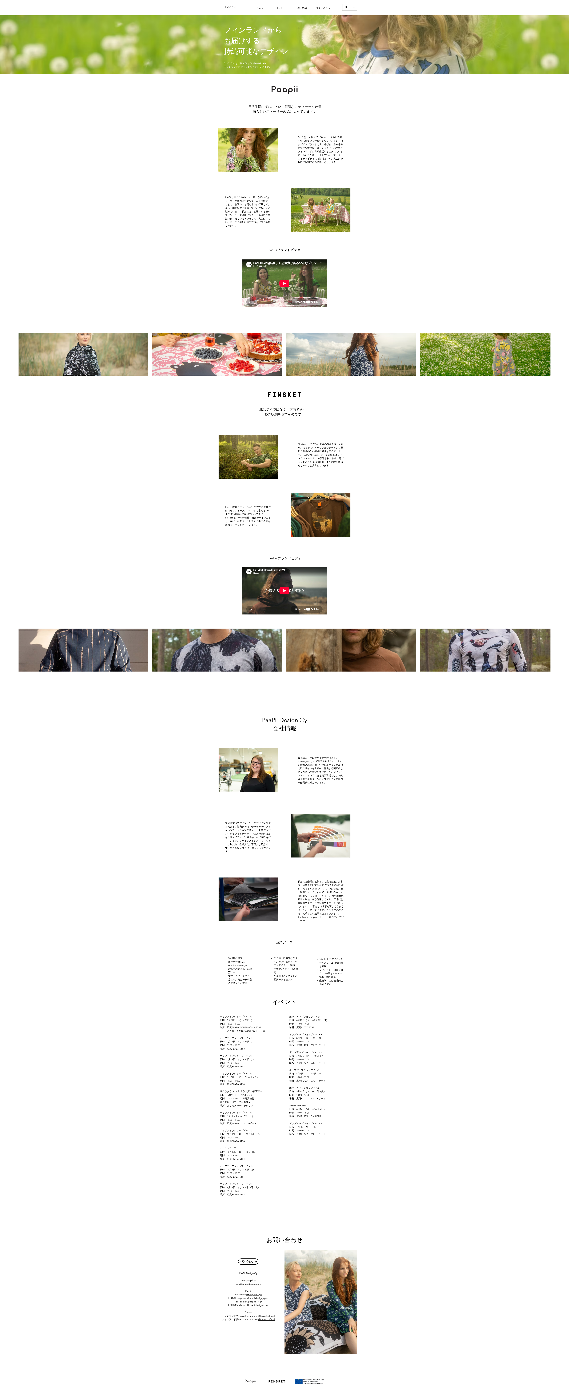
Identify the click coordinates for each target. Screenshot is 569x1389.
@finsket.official (266, 1315)
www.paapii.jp (248, 1280)
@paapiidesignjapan (257, 1298)
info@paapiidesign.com (248, 1283)
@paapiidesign (254, 1294)
